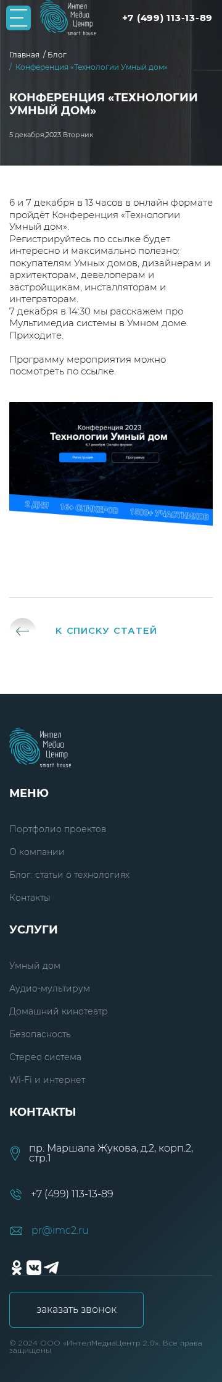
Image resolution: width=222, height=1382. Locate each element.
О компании (37, 852)
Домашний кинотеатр (58, 1011)
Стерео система (45, 1057)
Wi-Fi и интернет (47, 1080)
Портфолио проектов (57, 829)
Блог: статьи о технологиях (69, 874)
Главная (26, 54)
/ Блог (56, 54)
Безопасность (40, 1034)
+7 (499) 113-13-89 (167, 17)
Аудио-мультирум (49, 988)
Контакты (30, 897)
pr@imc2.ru (60, 1231)
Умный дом (34, 965)
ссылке (124, 239)
